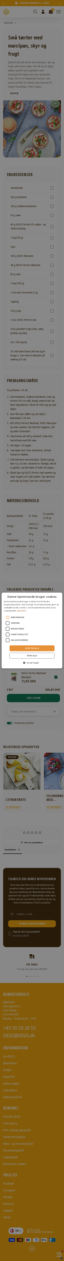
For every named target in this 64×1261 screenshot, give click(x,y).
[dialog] (32, 631)
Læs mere (21, 610)
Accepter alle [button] (32, 648)
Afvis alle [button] (32, 655)
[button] (32, 663)
